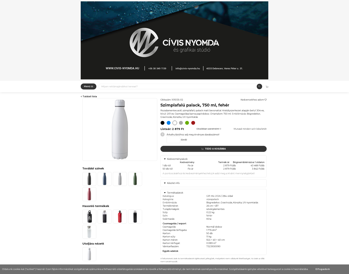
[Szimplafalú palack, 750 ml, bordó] (193, 123)
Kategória (168, 199)
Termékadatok (175, 192)
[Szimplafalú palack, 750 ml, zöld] (187, 123)
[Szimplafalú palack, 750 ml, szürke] (181, 123)
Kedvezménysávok (177, 159)
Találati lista (89, 96)
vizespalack (212, 199)
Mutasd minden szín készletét (250, 129)
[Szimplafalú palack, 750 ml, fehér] (175, 123)
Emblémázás (239, 113)
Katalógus (168, 196)
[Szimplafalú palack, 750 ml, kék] (169, 123)
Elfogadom (323, 269)
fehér (209, 215)
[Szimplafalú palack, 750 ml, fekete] (162, 123)
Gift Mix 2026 (213, 196)
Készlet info (173, 183)
